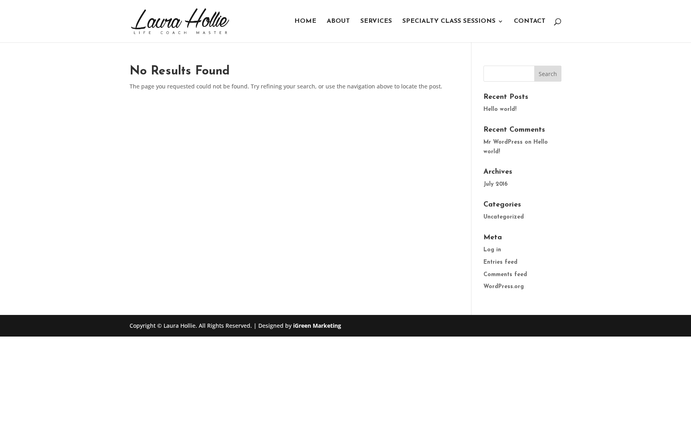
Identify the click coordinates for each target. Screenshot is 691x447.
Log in (492, 250)
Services (376, 21)
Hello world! (499, 109)
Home (305, 21)
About (338, 21)
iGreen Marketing (317, 325)
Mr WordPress (503, 142)
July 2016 (495, 184)
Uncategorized (503, 217)
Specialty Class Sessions (448, 21)
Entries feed (500, 262)
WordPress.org (503, 287)
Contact (529, 21)
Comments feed (505, 275)
